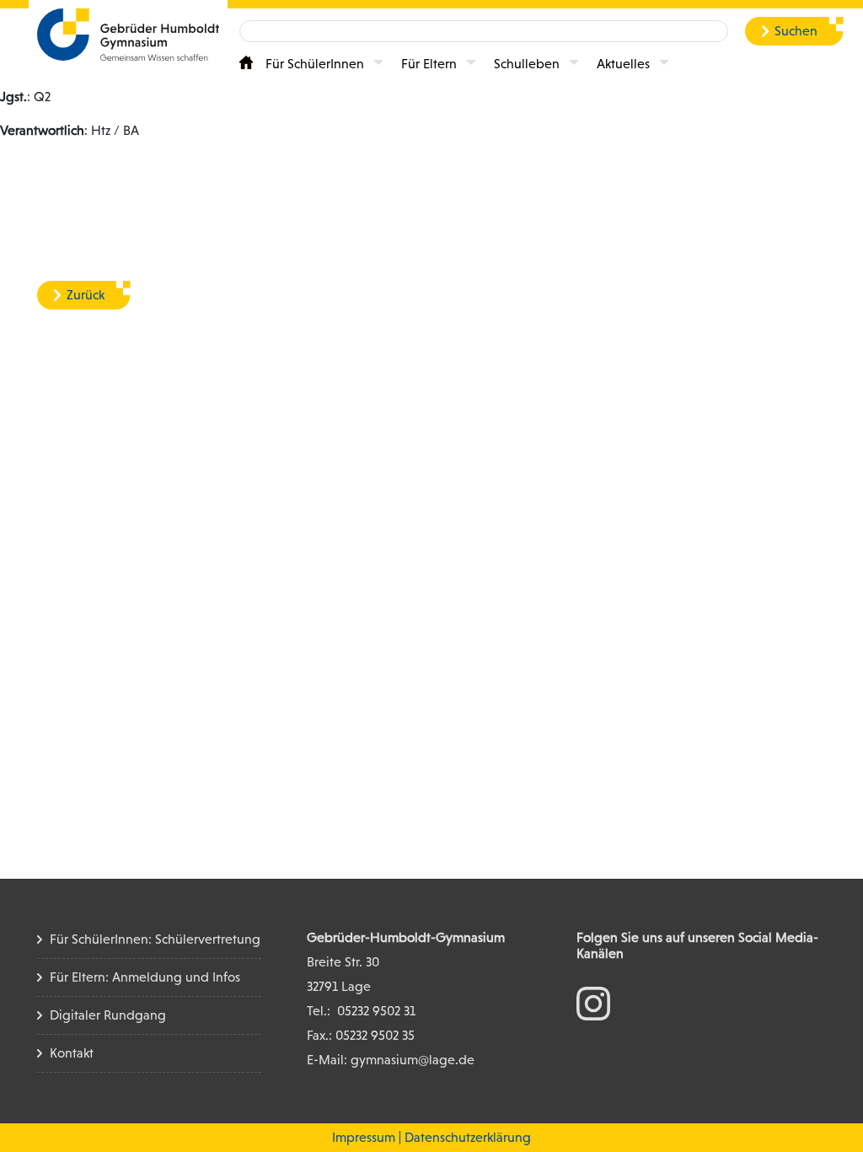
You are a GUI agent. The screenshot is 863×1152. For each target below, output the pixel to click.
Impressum (363, 1137)
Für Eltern (429, 64)
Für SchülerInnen (314, 64)
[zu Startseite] (128, 33)
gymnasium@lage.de (412, 1059)
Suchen (796, 31)
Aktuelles (623, 64)
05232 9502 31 (376, 1011)
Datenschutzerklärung (468, 1137)
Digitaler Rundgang (108, 1015)
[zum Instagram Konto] (593, 1002)
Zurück (86, 295)
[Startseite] (246, 62)
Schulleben (527, 64)
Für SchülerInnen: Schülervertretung (155, 939)
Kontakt (72, 1053)
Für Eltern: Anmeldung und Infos (145, 977)
